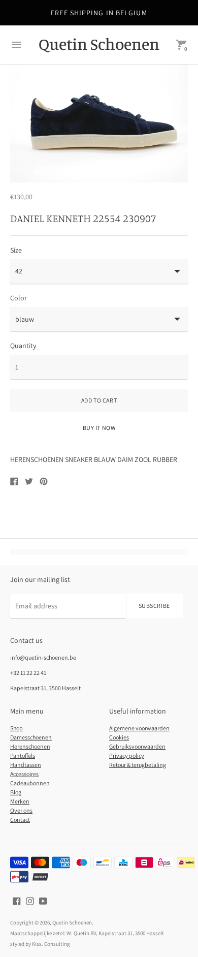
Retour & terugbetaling (137, 764)
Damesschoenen (31, 737)
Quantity (23, 346)
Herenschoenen (30, 746)
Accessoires (24, 774)
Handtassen (25, 764)
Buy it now (99, 427)
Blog (15, 792)
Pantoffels (22, 755)
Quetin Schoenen (72, 922)
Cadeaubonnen (30, 783)
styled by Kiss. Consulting (40, 943)
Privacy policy (126, 755)
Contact (20, 819)
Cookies (119, 737)
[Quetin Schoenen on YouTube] (43, 900)
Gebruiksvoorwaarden (137, 746)
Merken (19, 801)
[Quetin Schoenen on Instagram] (30, 900)
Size (16, 250)
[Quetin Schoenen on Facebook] (17, 900)
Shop (16, 728)
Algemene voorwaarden (139, 728)
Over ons (21, 810)
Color (18, 298)
